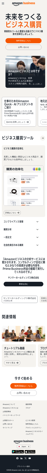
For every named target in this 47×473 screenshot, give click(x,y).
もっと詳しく (37, 84)
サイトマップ (7, 428)
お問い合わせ (23, 47)
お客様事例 (7, 411)
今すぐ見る (10, 363)
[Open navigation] (2, 3)
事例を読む (23, 284)
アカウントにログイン (34, 428)
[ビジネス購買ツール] (42, 138)
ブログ (28, 408)
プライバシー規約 (23, 466)
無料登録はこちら (23, 41)
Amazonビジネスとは (10, 408)
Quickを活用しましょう (15, 122)
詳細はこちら (10, 213)
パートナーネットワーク (11, 415)
